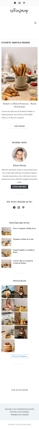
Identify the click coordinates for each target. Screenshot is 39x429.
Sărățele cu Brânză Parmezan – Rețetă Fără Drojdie (19, 105)
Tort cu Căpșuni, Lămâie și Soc (24, 228)
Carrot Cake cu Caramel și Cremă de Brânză (23, 261)
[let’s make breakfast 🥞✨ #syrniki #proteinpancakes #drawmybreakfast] (8, 318)
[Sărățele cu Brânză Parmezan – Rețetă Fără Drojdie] (19, 73)
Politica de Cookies (19, 412)
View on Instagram (19, 390)
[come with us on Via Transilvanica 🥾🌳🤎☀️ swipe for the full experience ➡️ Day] (8, 291)
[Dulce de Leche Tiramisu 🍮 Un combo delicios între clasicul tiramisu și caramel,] (8, 332)
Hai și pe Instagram (19, 356)
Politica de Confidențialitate (19, 409)
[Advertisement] (19, 26)
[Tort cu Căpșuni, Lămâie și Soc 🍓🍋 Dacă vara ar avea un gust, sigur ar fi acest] (21, 305)
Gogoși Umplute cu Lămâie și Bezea (23, 251)
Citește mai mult (19, 187)
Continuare (19, 126)
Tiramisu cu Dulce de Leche (23, 239)
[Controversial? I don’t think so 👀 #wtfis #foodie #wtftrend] (21, 291)
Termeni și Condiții (19, 414)
